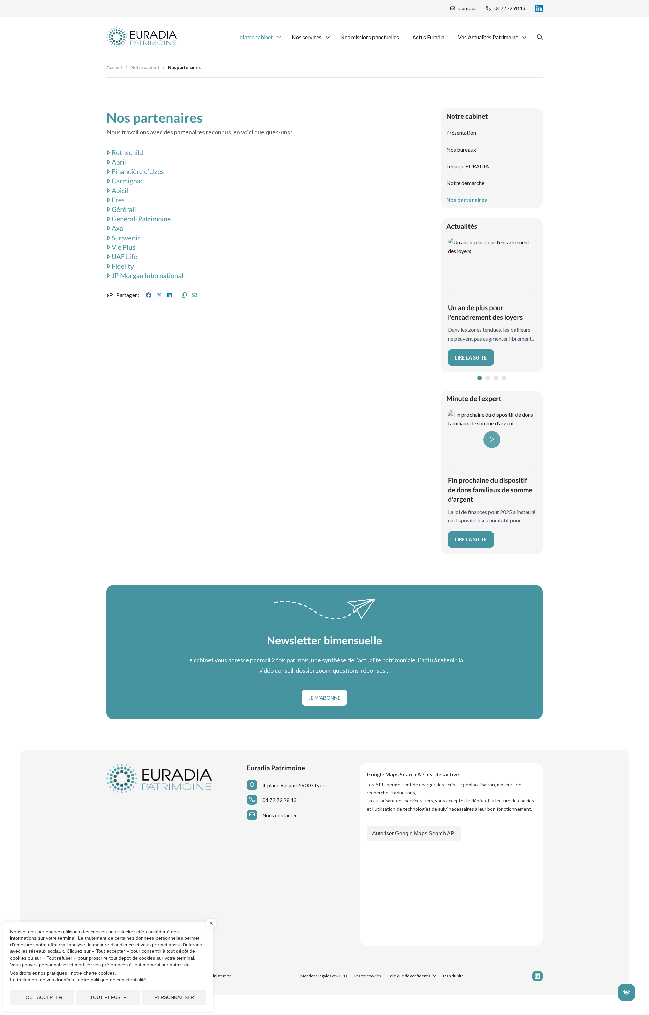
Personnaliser (174, 997)
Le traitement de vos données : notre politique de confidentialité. (78, 979)
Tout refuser (108, 997)
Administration (218, 976)
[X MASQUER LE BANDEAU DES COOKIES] (211, 924)
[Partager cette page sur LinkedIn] (169, 295)
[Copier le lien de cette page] (184, 295)
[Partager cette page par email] (194, 295)
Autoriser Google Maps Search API (414, 833)
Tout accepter (42, 997)
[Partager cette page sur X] (159, 295)
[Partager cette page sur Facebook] (148, 295)
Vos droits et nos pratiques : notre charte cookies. (63, 973)
